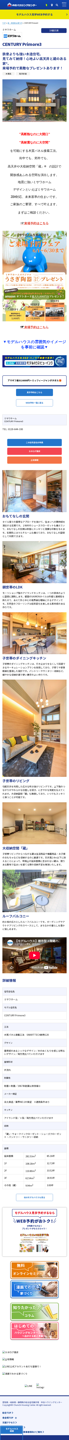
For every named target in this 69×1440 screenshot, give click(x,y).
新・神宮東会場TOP (15, 23)
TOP (4, 23)
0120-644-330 (15, 429)
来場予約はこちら (34, 223)
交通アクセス (8, 1422)
